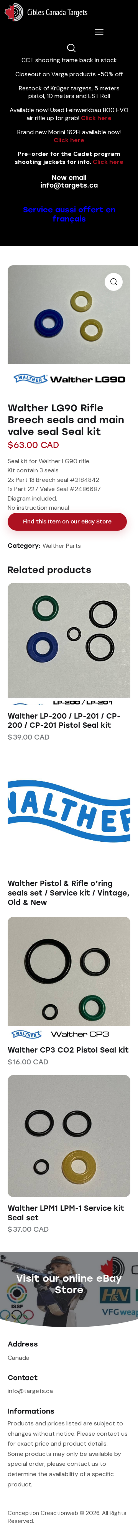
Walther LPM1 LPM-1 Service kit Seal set (66, 1213)
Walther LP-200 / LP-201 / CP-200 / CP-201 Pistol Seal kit (64, 721)
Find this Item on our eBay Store (67, 521)
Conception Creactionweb (43, 1513)
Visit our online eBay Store (69, 1284)
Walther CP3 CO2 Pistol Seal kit (68, 1050)
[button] (58, 644)
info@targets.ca (69, 185)
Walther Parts (62, 546)
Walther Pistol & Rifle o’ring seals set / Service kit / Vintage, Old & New (69, 893)
